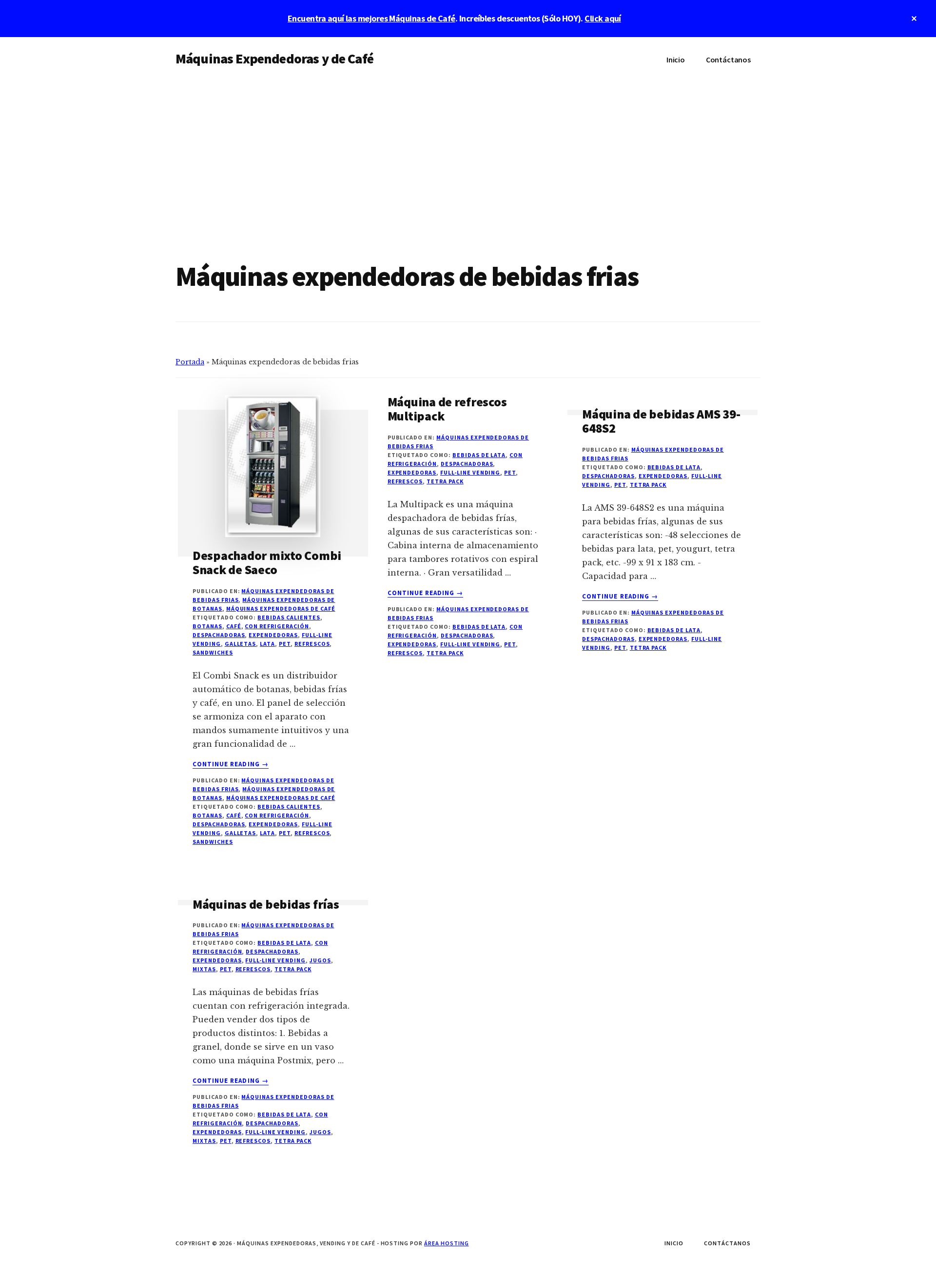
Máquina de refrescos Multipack (447, 409)
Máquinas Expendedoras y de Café (274, 58)
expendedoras (273, 634)
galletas (240, 643)
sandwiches (213, 652)
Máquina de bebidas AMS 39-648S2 (661, 421)
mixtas (204, 969)
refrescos (312, 643)
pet (285, 643)
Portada (190, 362)
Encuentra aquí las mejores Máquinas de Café (371, 18)
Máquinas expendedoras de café (280, 608)
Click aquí (603, 18)
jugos (320, 960)
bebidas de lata (479, 455)
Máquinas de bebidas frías (266, 904)
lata (267, 643)
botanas (207, 626)
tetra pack (445, 481)
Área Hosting (446, 1243)
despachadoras (219, 634)
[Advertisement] (468, 155)
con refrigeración (277, 626)
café (233, 626)
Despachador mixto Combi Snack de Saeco (267, 562)
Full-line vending (470, 472)
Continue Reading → (231, 764)
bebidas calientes (288, 617)
